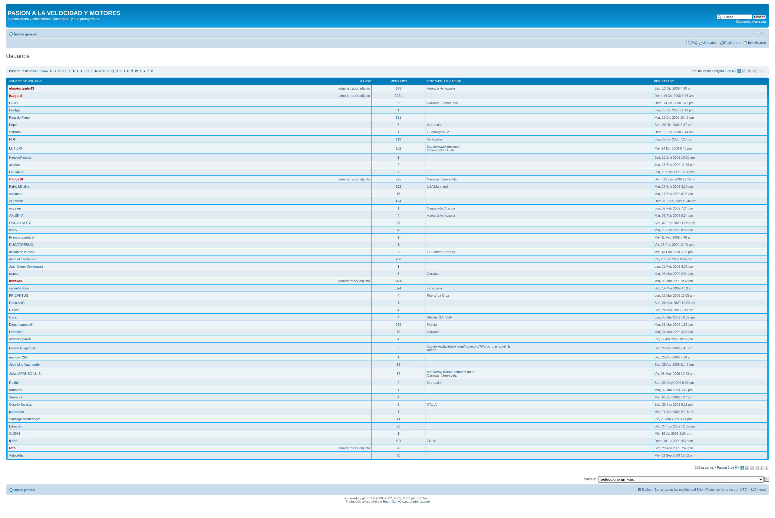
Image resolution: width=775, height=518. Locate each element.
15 (398, 194)
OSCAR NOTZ (20, 223)
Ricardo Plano (19, 117)
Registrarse (732, 43)
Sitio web (434, 81)
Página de (724, 71)
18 (398, 364)
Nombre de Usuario (25, 81)
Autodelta (16, 455)
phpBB (367, 498)
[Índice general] (11, 6)
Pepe (13, 125)
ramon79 (15, 390)
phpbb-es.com (420, 501)
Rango (365, 81)
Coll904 (14, 433)
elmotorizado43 (21, 88)
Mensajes (399, 81)
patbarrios (16, 412)
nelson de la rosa (21, 252)
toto (12, 448)
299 (398, 324)
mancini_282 (18, 357)
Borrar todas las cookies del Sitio (679, 489)
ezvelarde (16, 201)
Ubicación (452, 81)
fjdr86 (13, 441)
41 (398, 419)
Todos (43, 71)
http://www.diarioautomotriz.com (450, 372)
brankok (15, 281)
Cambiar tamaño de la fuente (761, 33)
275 (398, 88)
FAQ (694, 43)
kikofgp (14, 110)
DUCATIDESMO (21, 244)
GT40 (13, 103)
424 (398, 201)
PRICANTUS (18, 295)
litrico (13, 230)
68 (398, 223)
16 (398, 332)
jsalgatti (15, 95)
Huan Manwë (392, 501)
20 (398, 230)
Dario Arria (17, 303)
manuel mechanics (23, 259)
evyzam (15, 208)
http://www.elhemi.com (443, 146)
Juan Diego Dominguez (26, 266)
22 (398, 252)
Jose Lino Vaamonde (24, 364)
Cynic (13, 317)
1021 (398, 95)
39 (398, 373)
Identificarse (757, 43)
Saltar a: (590, 479)
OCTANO (16, 172)
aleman (14, 165)
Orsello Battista (20, 404)
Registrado (664, 81)
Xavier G (15, 397)
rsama (13, 273)
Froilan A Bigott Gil (22, 348)
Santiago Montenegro (24, 419)
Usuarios (710, 43)
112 (398, 139)
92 (398, 103)
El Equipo (644, 489)
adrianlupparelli (20, 339)
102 (398, 148)
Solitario (15, 132)
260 (398, 259)
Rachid (14, 382)
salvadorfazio (19, 288)
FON (12, 139)
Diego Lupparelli (20, 324)
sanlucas (15, 194)
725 (398, 179)
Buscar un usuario (22, 71)
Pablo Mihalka (19, 186)
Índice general (25, 34)
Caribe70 (16, 179)
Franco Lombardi (21, 237)
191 (398, 117)
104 (398, 441)
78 (398, 448)
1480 (398, 281)
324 (398, 288)
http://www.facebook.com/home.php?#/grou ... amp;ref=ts (469, 346)
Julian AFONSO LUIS (25, 373)
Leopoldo (15, 332)
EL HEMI (15, 148)
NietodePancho (20, 157)
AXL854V (16, 215)
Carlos (14, 310)
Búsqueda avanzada (751, 21)
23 (398, 426)
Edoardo (15, 426)
